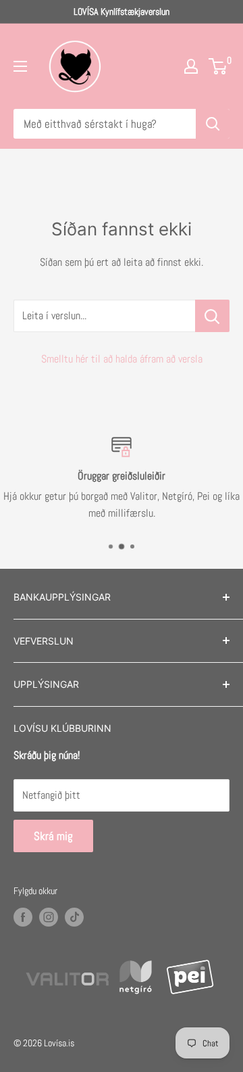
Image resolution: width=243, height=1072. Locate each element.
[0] (218, 66)
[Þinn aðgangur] (191, 66)
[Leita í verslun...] (212, 316)
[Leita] (213, 124)
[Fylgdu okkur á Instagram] (48, 917)
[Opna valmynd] (20, 66)
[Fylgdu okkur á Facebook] (23, 917)
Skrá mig (53, 836)
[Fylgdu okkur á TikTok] (74, 917)
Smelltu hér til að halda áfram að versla (121, 359)
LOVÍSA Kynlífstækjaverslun (121, 11)
